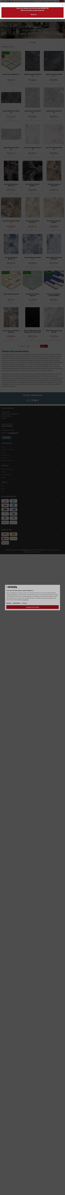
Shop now (34, 14)
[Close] (63, 5)
